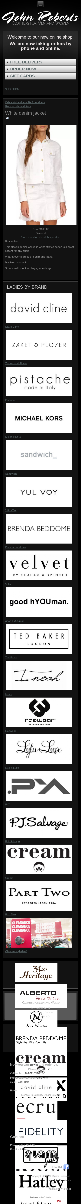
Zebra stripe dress (16, 102)
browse (34, 1064)
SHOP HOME (13, 89)
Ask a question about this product (40, 237)
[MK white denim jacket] (41, 225)
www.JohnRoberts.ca (59, 1180)
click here (23, 1149)
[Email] (7, 119)
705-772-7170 (32, 1073)
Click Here (42, 1077)
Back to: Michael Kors (18, 106)
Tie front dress (36, 102)
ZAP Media (46, 1197)
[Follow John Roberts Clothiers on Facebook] (67, 1167)
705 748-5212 (44, 1069)
